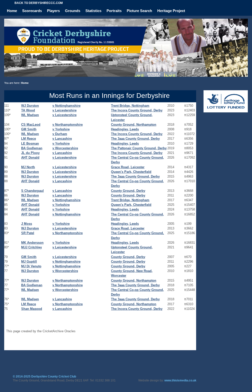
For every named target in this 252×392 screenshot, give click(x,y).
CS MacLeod (30, 124)
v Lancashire (62, 138)
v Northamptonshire (67, 124)
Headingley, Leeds (125, 129)
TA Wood (28, 110)
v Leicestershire (64, 110)
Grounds (72, 11)
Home (12, 11)
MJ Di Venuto (31, 266)
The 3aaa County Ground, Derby (135, 138)
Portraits (114, 11)
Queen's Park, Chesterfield (131, 172)
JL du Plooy (30, 153)
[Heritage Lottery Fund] (226, 111)
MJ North (28, 167)
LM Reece (28, 138)
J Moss (26, 224)
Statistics (93, 11)
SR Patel (27, 233)
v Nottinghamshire (66, 105)
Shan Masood (31, 309)
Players (53, 11)
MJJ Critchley (31, 247)
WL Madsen (30, 115)
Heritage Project (171, 11)
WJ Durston (30, 105)
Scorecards (32, 11)
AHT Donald (30, 157)
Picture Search (139, 11)
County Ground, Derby (128, 191)
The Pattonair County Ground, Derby (139, 148)
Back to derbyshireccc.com (39, 3)
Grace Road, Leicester (127, 167)
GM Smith (28, 129)
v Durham (59, 134)
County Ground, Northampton (133, 124)
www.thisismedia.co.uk (180, 380)
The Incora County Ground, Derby (136, 110)
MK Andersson (32, 242)
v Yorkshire (61, 129)
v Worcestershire (65, 148)
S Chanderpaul (32, 191)
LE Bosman (30, 143)
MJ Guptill (29, 261)
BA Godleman (31, 148)
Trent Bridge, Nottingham (130, 105)
